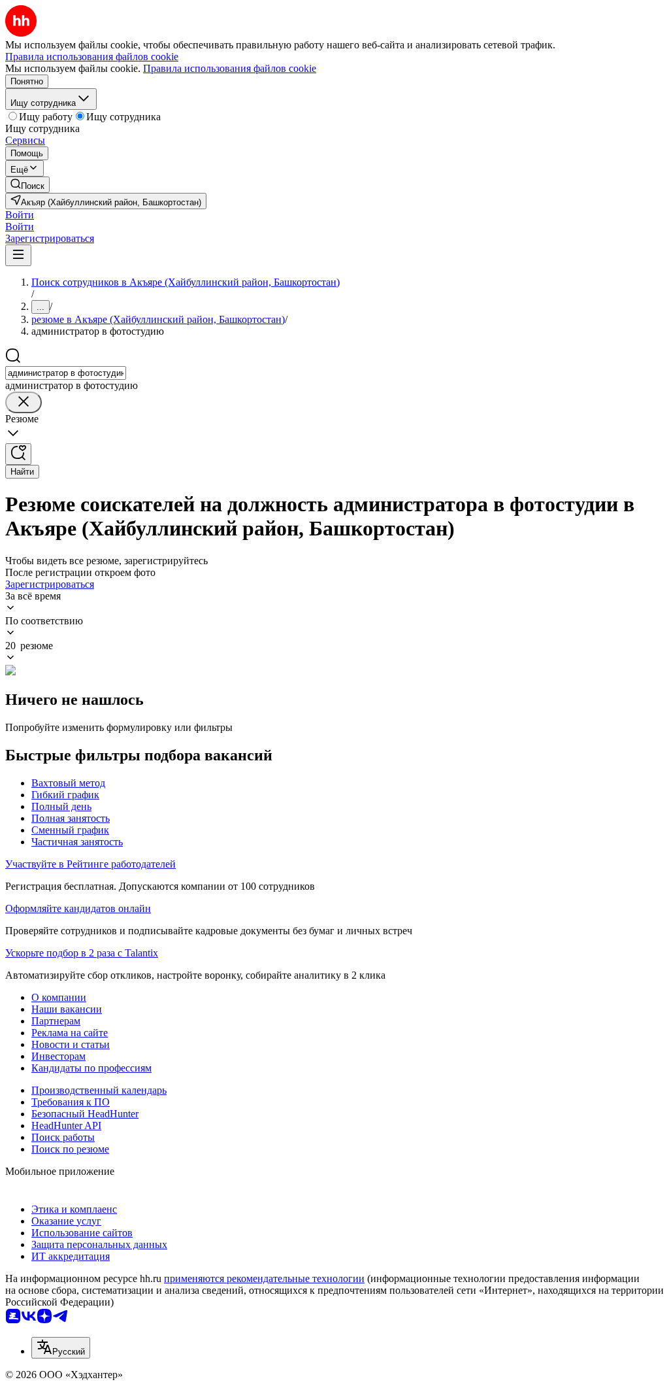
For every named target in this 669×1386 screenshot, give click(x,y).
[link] (27, 185)
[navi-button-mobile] (18, 255)
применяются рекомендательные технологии (264, 1278)
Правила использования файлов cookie (229, 68)
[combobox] (65, 373)
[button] (19, 214)
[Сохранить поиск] (18, 454)
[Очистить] (23, 402)
